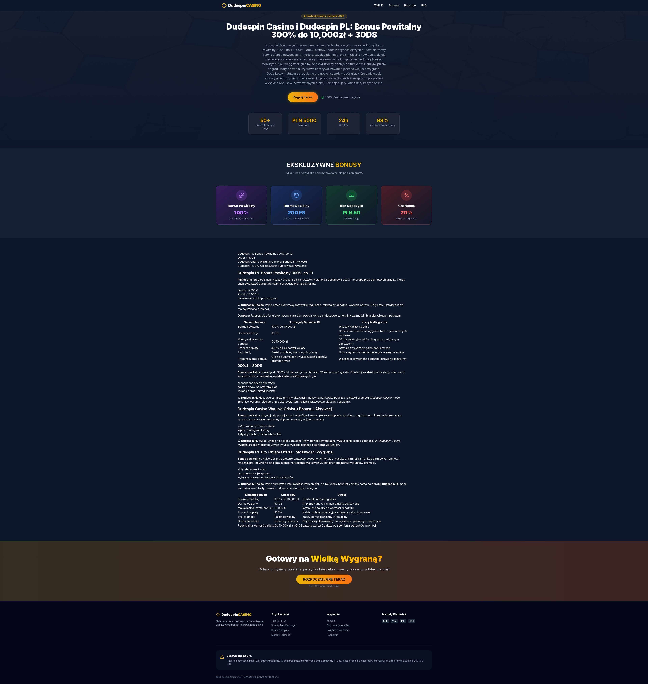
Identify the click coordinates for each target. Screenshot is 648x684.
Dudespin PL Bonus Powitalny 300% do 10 (265, 253)
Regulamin (332, 634)
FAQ (424, 5)
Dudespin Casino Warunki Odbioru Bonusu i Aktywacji (272, 261)
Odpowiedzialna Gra (338, 625)
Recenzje (410, 5)
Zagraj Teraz (303, 97)
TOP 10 (379, 5)
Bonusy (394, 5)
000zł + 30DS (246, 257)
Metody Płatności (281, 634)
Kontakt (331, 620)
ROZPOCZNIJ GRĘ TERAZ (324, 579)
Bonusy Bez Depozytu (283, 625)
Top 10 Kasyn (278, 620)
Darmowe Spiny (280, 630)
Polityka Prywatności (338, 630)
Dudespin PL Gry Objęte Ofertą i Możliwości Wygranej (272, 265)
